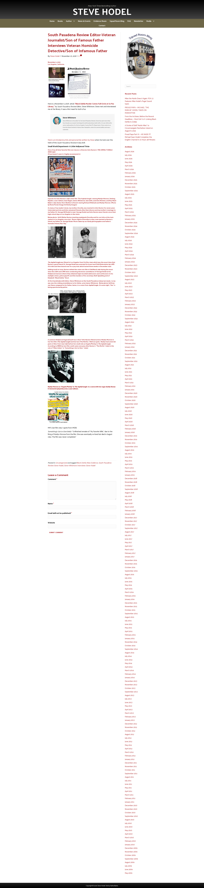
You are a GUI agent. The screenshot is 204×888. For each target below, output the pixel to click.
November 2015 (131, 606)
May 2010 (128, 830)
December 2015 (131, 602)
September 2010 (131, 816)
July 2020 (128, 410)
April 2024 (128, 251)
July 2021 (128, 368)
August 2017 (129, 531)
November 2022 (131, 311)
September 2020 (131, 403)
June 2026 (128, 158)
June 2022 (128, 329)
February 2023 (130, 300)
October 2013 (130, 688)
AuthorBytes (114, 885)
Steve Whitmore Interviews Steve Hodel (79, 465)
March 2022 (129, 339)
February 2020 (130, 428)
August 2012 (129, 734)
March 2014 (129, 670)
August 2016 (129, 574)
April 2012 (128, 748)
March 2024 (129, 254)
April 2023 (128, 293)
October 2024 (130, 229)
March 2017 (129, 549)
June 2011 (128, 784)
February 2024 (130, 258)
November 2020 (131, 396)
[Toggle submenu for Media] (153, 21)
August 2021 (129, 364)
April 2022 (128, 336)
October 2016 (130, 567)
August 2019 (129, 450)
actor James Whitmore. (90, 283)
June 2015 (128, 624)
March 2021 (129, 382)
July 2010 (128, 823)
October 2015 (130, 610)
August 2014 (129, 652)
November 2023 (131, 268)
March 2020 (129, 425)
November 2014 (131, 641)
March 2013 (129, 713)
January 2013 (130, 720)
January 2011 (129, 801)
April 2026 (128, 165)
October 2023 (130, 272)
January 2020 (130, 432)
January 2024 (130, 261)
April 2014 (128, 666)
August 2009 (129, 862)
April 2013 (128, 709)
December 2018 (131, 478)
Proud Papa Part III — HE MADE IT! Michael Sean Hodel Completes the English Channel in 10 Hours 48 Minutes (140, 137)
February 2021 (130, 386)
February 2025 (130, 215)
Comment (52, 479)
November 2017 (131, 521)
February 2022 (130, 343)
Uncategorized (61, 462)
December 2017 (131, 517)
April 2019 (128, 464)
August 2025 (129, 194)
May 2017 (128, 542)
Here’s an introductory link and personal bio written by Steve (71, 139)
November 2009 (131, 851)
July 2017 (128, 535)
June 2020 (128, 414)
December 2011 (131, 762)
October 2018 (130, 485)
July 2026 (128, 155)
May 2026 (128, 162)
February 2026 (130, 172)
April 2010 (128, 833)
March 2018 (129, 506)
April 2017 (128, 546)
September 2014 (131, 649)
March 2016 (129, 592)
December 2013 (131, 681)
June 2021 (128, 371)
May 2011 (128, 787)
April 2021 (128, 378)
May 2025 (128, 204)
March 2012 (129, 752)
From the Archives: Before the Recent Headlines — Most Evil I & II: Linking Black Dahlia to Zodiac (140, 119)
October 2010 (130, 812)
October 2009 (130, 855)
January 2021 (129, 389)
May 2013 (128, 705)
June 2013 (128, 702)
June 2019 (128, 457)
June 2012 (128, 741)
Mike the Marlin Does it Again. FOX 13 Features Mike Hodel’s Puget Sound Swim (139, 101)
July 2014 (128, 656)
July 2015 (128, 620)
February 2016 (130, 595)
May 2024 (128, 247)
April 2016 (128, 588)
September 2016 (131, 570)
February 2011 (130, 798)
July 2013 (128, 698)
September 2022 (131, 318)
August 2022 (129, 322)
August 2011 (129, 777)
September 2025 (131, 190)
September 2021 (131, 361)
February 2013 (130, 716)
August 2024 (129, 236)
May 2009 (128, 873)
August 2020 (129, 407)
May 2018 (128, 499)
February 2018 (130, 510)
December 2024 (131, 222)
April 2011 (128, 791)
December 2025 (131, 179)
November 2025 (131, 183)
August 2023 (129, 279)
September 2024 (131, 233)
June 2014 (128, 659)
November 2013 (131, 684)
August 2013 (129, 695)
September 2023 (131, 275)
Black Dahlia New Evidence (87, 462)
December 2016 (131, 560)
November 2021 (131, 354)
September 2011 (131, 773)
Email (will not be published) (60, 513)
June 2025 (128, 201)
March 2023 (129, 297)
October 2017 (130, 524)
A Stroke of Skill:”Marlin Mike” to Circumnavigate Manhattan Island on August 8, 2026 (139, 128)
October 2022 (130, 314)
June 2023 (128, 286)
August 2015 (129, 617)
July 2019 (128, 453)
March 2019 (129, 467)
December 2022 (131, 307)
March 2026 (129, 169)
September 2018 (131, 489)
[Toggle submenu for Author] (74, 21)
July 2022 (128, 325)
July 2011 (128, 780)
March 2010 (129, 837)
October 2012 (130, 730)
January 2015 (130, 638)
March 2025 (129, 211)
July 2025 (128, 197)
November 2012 (131, 727)
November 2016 (131, 563)
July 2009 (128, 865)
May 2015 (128, 627)
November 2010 (131, 809)
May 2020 (128, 418)
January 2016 (130, 599)
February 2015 (130, 634)
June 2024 (128, 243)
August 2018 (129, 492)
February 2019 (130, 471)
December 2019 (131, 435)
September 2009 (131, 858)
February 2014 (130, 673)
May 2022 (128, 332)
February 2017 (130, 553)
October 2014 (130, 645)
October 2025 (130, 187)
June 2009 (129, 869)
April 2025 (128, 208)
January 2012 (129, 759)
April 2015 (128, 631)
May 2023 (128, 290)
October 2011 (130, 769)
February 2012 (130, 755)
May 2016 (128, 585)
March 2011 (129, 794)
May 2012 (128, 745)
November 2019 (131, 439)
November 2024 (131, 226)
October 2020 (130, 400)
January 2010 (130, 844)
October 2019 (130, 442)
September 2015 (131, 613)
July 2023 (128, 283)
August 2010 (129, 819)
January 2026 (130, 176)
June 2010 (128, 826)
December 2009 (131, 848)
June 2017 (128, 538)
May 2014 (128, 663)
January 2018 (130, 514)
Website (51, 522)
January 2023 (130, 304)
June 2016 (128, 581)
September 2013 (131, 691)
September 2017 (131, 528)
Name (51, 503)
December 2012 (131, 723)
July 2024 (128, 240)
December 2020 (131, 393)
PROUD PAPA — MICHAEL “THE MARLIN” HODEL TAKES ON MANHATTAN (137, 110)
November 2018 (131, 482)
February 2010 (130, 840)
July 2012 (128, 737)
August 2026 (129, 151)
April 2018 (128, 503)
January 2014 (130, 677)
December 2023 (131, 265)
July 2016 (128, 577)
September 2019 (131, 446)
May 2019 (128, 460)
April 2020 (129, 421)
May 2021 (128, 375)
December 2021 (131, 350)
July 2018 (128, 496)
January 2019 (130, 474)
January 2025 (130, 219)
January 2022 (130, 347)
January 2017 (129, 556)
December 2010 (131, 805)
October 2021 (130, 357)
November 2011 (131, 766)
